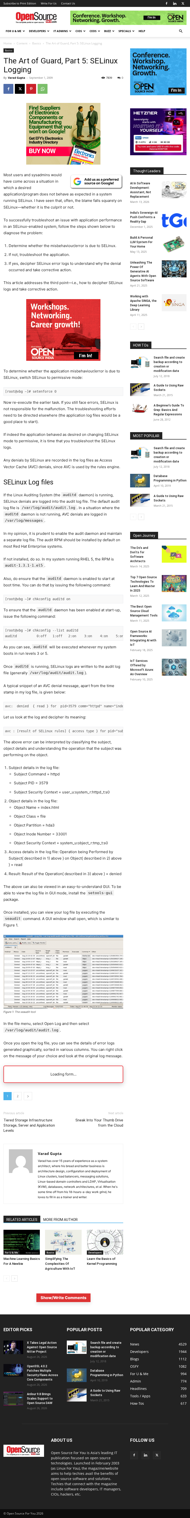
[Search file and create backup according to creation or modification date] (140, 362)
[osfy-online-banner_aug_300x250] (158, 154)
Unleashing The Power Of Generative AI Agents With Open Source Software (143, 271)
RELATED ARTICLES (21, 1220)
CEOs (93, 31)
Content (22, 43)
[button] (181, 31)
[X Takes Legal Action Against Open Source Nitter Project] (13, 1347)
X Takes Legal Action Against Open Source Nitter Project (42, 1347)
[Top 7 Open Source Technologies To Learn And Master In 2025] (174, 583)
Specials (125, 31)
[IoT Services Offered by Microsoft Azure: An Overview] (174, 667)
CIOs (78, 31)
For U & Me (13, 31)
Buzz (107, 31)
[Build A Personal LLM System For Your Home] (174, 243)
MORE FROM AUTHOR (60, 1220)
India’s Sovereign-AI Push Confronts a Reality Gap (144, 217)
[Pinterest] (31, 89)
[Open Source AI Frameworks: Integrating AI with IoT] (174, 637)
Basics (36, 43)
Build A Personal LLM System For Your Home (141, 242)
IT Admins (60, 31)
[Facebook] (166, 3)
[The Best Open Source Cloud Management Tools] (174, 612)
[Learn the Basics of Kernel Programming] (105, 1242)
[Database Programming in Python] (140, 480)
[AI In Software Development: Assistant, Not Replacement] (174, 189)
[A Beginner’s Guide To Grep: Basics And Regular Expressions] (140, 408)
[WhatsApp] (43, 89)
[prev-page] (6, 1278)
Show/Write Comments (63, 1297)
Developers (37, 31)
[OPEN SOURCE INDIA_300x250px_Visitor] (158, 94)
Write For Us (48, 3)
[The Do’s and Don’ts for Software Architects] (174, 554)
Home (7, 43)
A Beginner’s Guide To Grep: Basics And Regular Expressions (169, 410)
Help (142, 31)
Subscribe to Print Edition (19, 3)
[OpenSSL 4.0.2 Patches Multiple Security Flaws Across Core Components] (13, 1370)
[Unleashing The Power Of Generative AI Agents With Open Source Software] (174, 268)
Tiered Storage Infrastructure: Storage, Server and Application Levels (29, 1125)
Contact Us (68, 3)
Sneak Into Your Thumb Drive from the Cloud (99, 1123)
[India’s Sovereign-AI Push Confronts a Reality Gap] (174, 219)
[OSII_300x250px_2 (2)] (63, 364)
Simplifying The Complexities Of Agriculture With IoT (60, 1263)
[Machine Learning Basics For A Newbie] (21, 1242)
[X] (183, 3)
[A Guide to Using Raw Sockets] (140, 389)
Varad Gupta (16, 77)
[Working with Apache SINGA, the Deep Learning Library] (174, 302)
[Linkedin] (174, 3)
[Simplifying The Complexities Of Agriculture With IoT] (63, 1242)
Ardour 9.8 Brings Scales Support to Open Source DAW (40, 1398)
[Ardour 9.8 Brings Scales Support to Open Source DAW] (13, 1398)
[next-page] (14, 1278)
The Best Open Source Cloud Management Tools (144, 611)
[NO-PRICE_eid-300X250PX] (63, 163)
